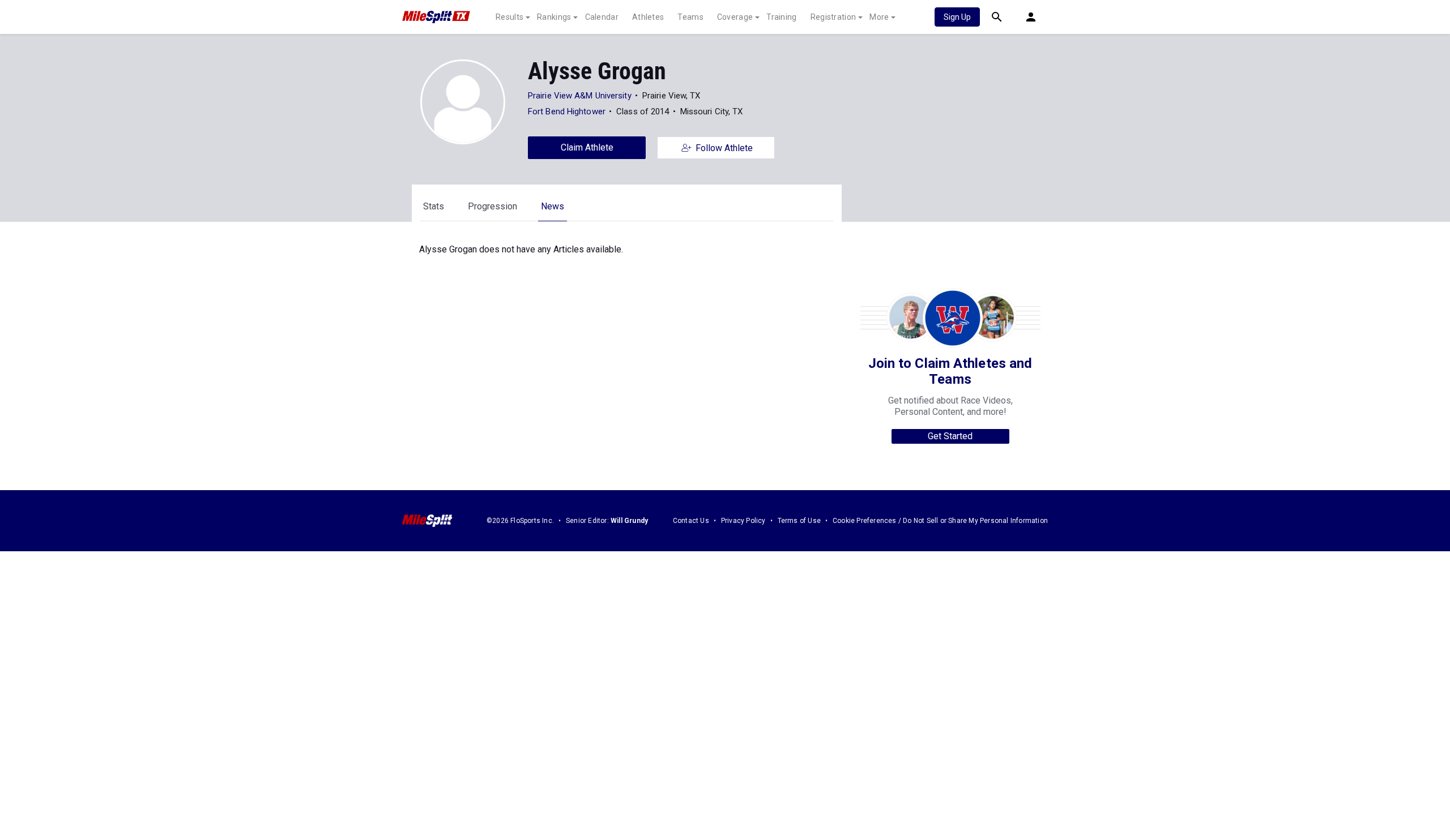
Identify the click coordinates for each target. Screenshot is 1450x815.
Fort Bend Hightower (566, 111)
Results (509, 17)
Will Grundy (629, 521)
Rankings (554, 17)
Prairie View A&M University (580, 96)
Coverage (735, 17)
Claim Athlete (587, 147)
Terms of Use (799, 521)
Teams (690, 17)
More (879, 17)
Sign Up (957, 17)
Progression (492, 206)
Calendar (602, 17)
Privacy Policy (743, 521)
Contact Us (691, 521)
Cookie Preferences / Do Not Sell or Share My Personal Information (940, 521)
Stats (433, 206)
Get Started (950, 436)
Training (781, 17)
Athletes (648, 17)
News (552, 206)
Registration (833, 17)
